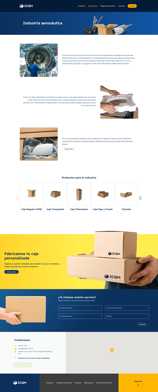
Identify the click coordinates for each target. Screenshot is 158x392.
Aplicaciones (92, 6)
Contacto (121, 6)
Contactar (142, 324)
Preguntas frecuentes (107, 6)
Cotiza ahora (69, 149)
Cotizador (132, 6)
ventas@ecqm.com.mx (25, 348)
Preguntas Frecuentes (64, 383)
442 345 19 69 (22, 345)
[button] (112, 350)
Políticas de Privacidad (104, 383)
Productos (81, 6)
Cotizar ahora (11, 272)
